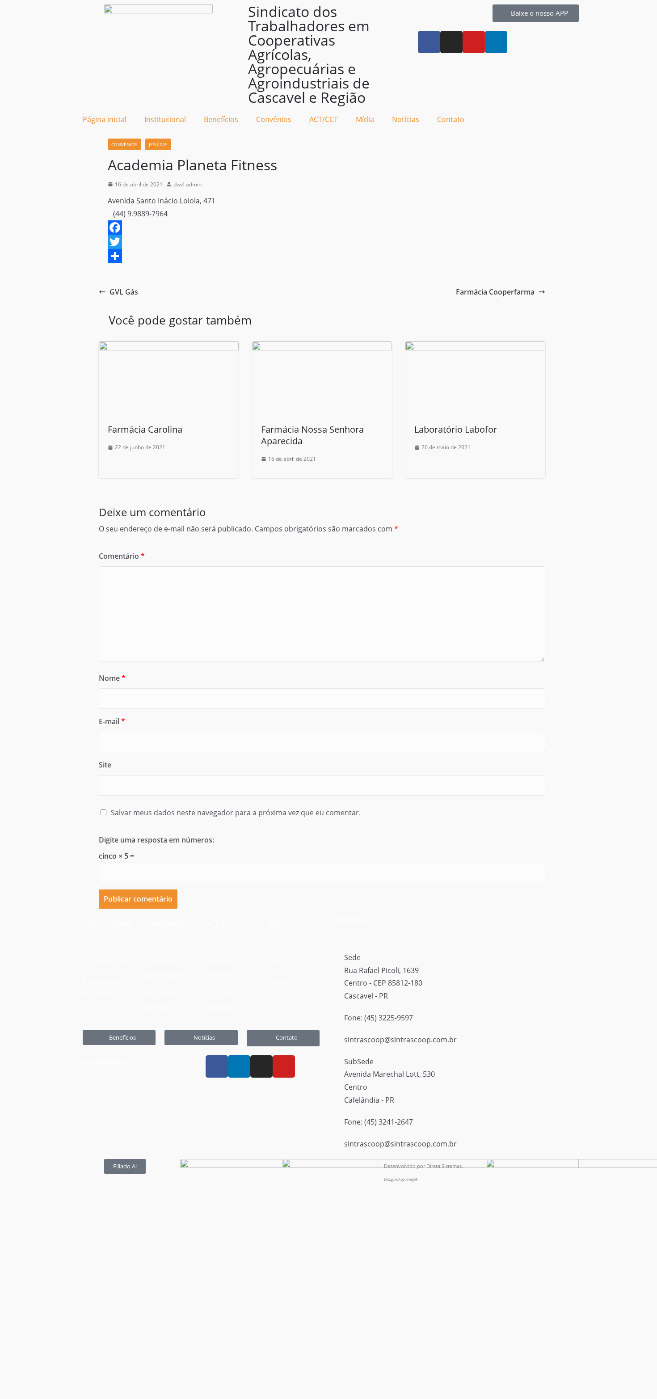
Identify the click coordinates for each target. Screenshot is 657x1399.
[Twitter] (322, 242)
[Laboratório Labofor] (475, 348)
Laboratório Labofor (455, 429)
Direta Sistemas (444, 1166)
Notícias (405, 119)
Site (105, 765)
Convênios (124, 144)
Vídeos (278, 982)
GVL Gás (124, 292)
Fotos (276, 962)
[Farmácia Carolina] (169, 348)
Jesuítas (158, 144)
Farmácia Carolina (145, 429)
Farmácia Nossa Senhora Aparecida (312, 435)
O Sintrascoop (107, 962)
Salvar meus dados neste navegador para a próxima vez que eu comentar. (236, 812)
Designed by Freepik (400, 1179)
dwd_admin (187, 184)
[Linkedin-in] (496, 42)
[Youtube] (474, 42)
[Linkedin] (239, 1066)
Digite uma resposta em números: (156, 840)
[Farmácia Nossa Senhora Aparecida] (322, 348)
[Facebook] (322, 227)
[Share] (322, 256)
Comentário (122, 556)
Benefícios (221, 119)
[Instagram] (451, 42)
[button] (125, 1166)
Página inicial (104, 119)
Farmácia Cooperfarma (495, 292)
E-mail (112, 721)
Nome (112, 678)
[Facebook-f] (429, 42)
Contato (450, 119)
